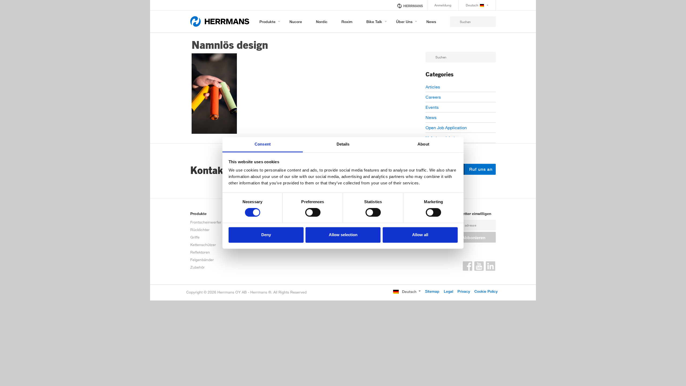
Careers (433, 96)
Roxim (346, 21)
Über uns (404, 21)
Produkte (267, 21)
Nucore (295, 21)
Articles (433, 86)
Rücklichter (200, 229)
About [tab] (423, 144)
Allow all (420, 234)
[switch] (312, 212)
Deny (266, 234)
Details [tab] (343, 144)
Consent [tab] (263, 144)
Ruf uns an (480, 169)
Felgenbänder (202, 259)
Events (432, 107)
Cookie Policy (486, 291)
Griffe (195, 237)
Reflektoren (200, 252)
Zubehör (197, 267)
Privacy (463, 291)
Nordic (321, 21)
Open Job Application (446, 127)
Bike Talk (374, 21)
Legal (448, 291)
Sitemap (432, 291)
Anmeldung (442, 5)
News (431, 21)
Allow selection (343, 234)
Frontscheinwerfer (205, 222)
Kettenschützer (203, 244)
